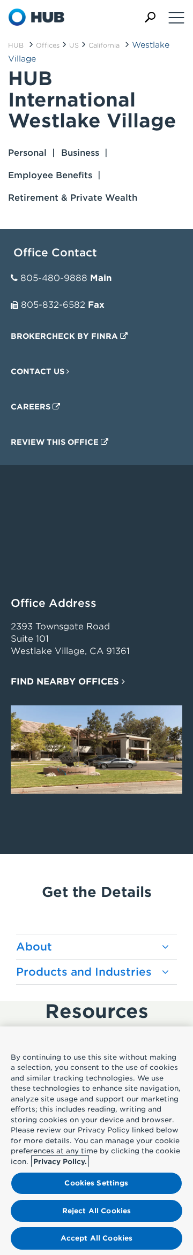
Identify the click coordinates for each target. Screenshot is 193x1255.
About (34, 946)
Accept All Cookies (96, 1238)
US (74, 45)
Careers (32, 406)
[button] (150, 17)
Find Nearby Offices (66, 681)
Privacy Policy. (60, 1162)
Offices (48, 45)
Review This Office (56, 442)
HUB (16, 45)
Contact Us (38, 371)
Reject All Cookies (96, 1211)
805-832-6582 (53, 305)
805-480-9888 (53, 278)
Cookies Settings (96, 1183)
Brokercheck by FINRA (65, 336)
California (104, 45)
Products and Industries (84, 971)
